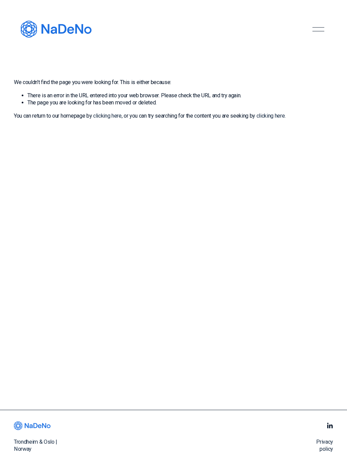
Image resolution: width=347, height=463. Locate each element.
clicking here (107, 116)
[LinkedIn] (329, 425)
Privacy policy (324, 445)
